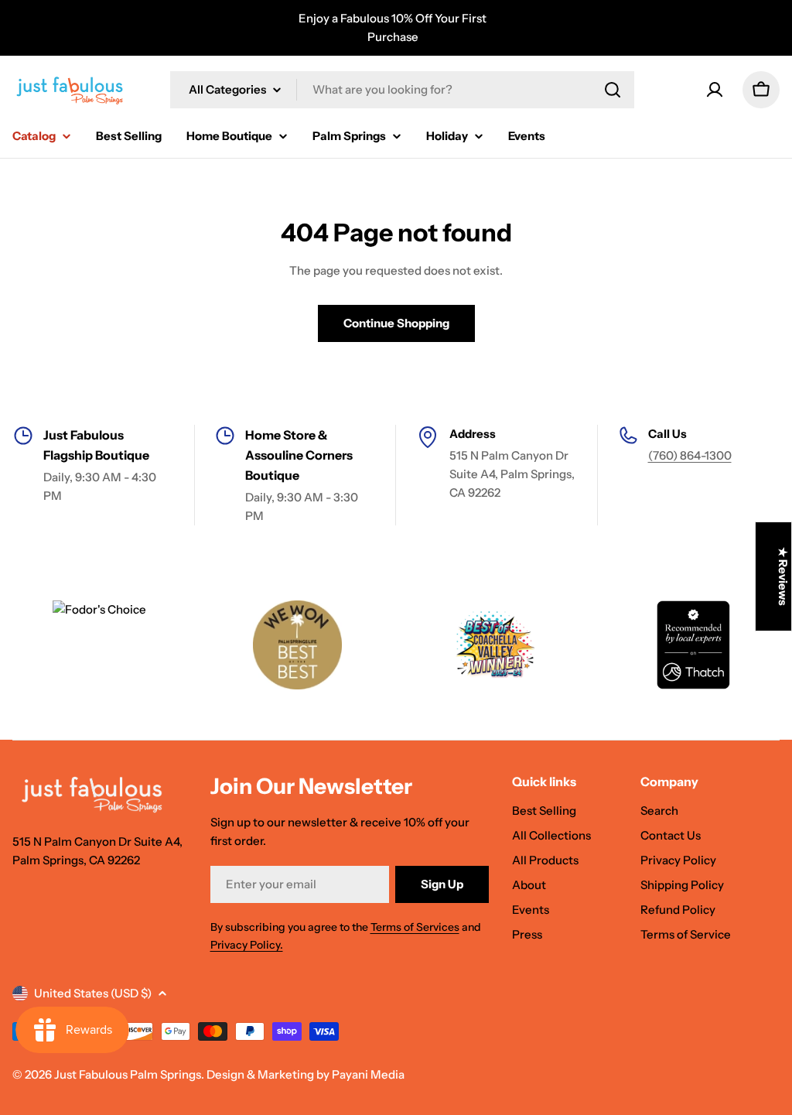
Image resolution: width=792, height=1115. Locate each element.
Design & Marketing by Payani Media (306, 1074)
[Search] (612, 89)
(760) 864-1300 (690, 455)
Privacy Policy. (246, 945)
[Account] (714, 89)
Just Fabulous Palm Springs (127, 1074)
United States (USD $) (93, 993)
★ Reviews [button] (783, 576)
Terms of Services (414, 927)
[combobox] (402, 89)
